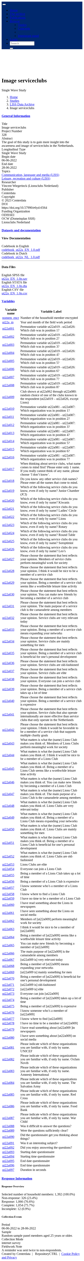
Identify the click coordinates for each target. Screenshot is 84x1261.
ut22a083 (8, 1071)
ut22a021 (8, 508)
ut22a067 (8, 959)
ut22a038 (8, 679)
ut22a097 (8, 1170)
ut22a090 (8, 1137)
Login (14, 39)
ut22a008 (8, 385)
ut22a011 (8, 417)
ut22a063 (8, 929)
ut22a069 (8, 972)
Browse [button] (15, 21)
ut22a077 (8, 1018)
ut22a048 (8, 805)
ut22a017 (8, 469)
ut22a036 (8, 663)
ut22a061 (8, 913)
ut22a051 (8, 843)
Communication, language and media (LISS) (30, 175)
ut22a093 (8, 1152)
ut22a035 (8, 653)
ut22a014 (8, 441)
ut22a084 (8, 1082)
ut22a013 (8, 433)
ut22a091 (8, 1143)
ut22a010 (8, 408)
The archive (17, 14)
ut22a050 (8, 829)
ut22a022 (8, 517)
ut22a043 (8, 743)
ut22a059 (8, 898)
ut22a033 (8, 629)
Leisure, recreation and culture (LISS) (26, 178)
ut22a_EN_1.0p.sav (14, 278)
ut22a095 (8, 1161)
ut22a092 (8, 1147)
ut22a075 (8, 1006)
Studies (14, 100)
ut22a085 (8, 1094)
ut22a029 (8, 582)
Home (14, 10)
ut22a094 (8, 1156)
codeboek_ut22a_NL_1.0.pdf (21, 257)
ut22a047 (8, 794)
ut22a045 (8, 768)
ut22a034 (8, 641)
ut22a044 (8, 755)
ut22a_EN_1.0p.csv (14, 293)
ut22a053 (8, 864)
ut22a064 (8, 937)
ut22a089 (8, 1130)
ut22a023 (8, 525)
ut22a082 (8, 1059)
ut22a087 (8, 1118)
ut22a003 (8, 344)
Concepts (24, 28)
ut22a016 (8, 457)
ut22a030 (8, 594)
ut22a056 (8, 881)
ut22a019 (8, 490)
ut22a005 (8, 361)
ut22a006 (8, 369)
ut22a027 (8, 559)
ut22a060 (8, 904)
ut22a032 (8, 618)
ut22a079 (8, 1029)
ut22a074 (8, 1000)
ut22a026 (8, 549)
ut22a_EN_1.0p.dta (14, 286)
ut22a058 (8, 894)
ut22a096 (8, 1165)
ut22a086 (8, 1106)
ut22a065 (8, 945)
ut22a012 (8, 425)
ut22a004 (8, 353)
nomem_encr (10, 318)
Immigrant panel (28, 35)
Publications (17, 17)
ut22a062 (8, 921)
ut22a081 (8, 1047)
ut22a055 (8, 875)
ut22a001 (8, 328)
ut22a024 (8, 533)
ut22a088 (8, 1126)
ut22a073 (8, 993)
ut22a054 (8, 869)
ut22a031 (8, 606)
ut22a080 (8, 1037)
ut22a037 (8, 671)
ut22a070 (8, 978)
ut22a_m (7, 322)
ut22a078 (8, 1023)
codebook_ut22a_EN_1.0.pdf (21, 249)
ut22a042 (8, 730)
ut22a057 (8, 887)
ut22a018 (8, 480)
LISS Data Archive (22, 104)
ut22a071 (8, 984)
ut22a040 (8, 701)
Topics (22, 25)
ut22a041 (8, 714)
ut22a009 (8, 397)
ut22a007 (8, 377)
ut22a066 (8, 953)
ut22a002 (8, 336)
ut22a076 (8, 1012)
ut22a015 (8, 449)
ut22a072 (8, 989)
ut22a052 (8, 856)
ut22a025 (8, 541)
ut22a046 (8, 782)
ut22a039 (8, 689)
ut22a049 (8, 817)
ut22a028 (8, 571)
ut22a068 (8, 966)
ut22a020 (8, 500)
